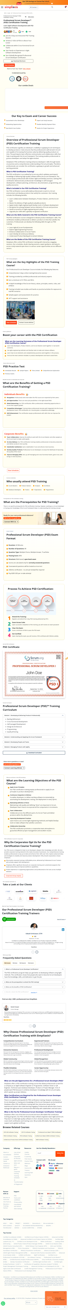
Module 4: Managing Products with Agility (17, 747)
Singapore (60, 1203)
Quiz (26, 1177)
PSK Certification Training (26, 1136)
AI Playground (18, 1184)
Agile (9, 13)
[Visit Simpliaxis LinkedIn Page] (63, 929)
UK (41, 1203)
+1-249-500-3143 (49, 1198)
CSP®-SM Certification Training (11, 1132)
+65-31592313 (59, 1207)
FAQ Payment (22, 963)
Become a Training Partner (6, 1206)
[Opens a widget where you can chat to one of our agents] (55, 1299)
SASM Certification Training (42, 1139)
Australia (51, 1203)
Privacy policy (18, 1202)
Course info (28, 1168)
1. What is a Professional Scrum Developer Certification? (21, 969)
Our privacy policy (9, 1298)
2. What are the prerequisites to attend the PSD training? (21, 982)
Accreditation (7, 1154)
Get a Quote (26, 69)
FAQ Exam (15, 963)
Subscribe (60, 1153)
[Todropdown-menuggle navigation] (2, 7)
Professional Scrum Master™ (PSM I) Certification (49, 1132)
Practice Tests (29, 1161)
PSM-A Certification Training (10, 1136)
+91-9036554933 (59, 1197)
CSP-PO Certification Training (28, 1132)
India (60, 1193)
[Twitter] (36, 1168)
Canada (51, 1193)
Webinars (27, 1163)
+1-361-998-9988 (41, 1198)
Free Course (28, 1159)
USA (42, 1193)
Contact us (6, 1163)
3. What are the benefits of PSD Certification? (18, 987)
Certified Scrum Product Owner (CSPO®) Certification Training (18, 1139)
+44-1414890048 (41, 1207)
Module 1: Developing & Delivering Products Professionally (22, 715)
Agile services (18, 1161)
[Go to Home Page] (5, 13)
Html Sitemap (18, 1209)
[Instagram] (43, 1165)
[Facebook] (40, 1165)
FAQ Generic (31, 963)
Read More (34, 947)
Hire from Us (7, 1202)
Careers (5, 1157)
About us (6, 1152)
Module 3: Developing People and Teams (16, 742)
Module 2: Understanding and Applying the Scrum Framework (23, 737)
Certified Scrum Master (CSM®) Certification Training (47, 1136)
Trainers (27, 1170)
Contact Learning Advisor (13, 768)
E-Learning (28, 1156)
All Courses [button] (33, 7)
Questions (28, 1175)
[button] (65, 7)
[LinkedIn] (37, 1165)
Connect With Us (10, 522)
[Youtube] (39, 1168)
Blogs (26, 1166)
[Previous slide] (33, 952)
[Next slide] (36, 952)
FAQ (15, 1195)
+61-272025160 (50, 1207)
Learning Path (29, 1172)
